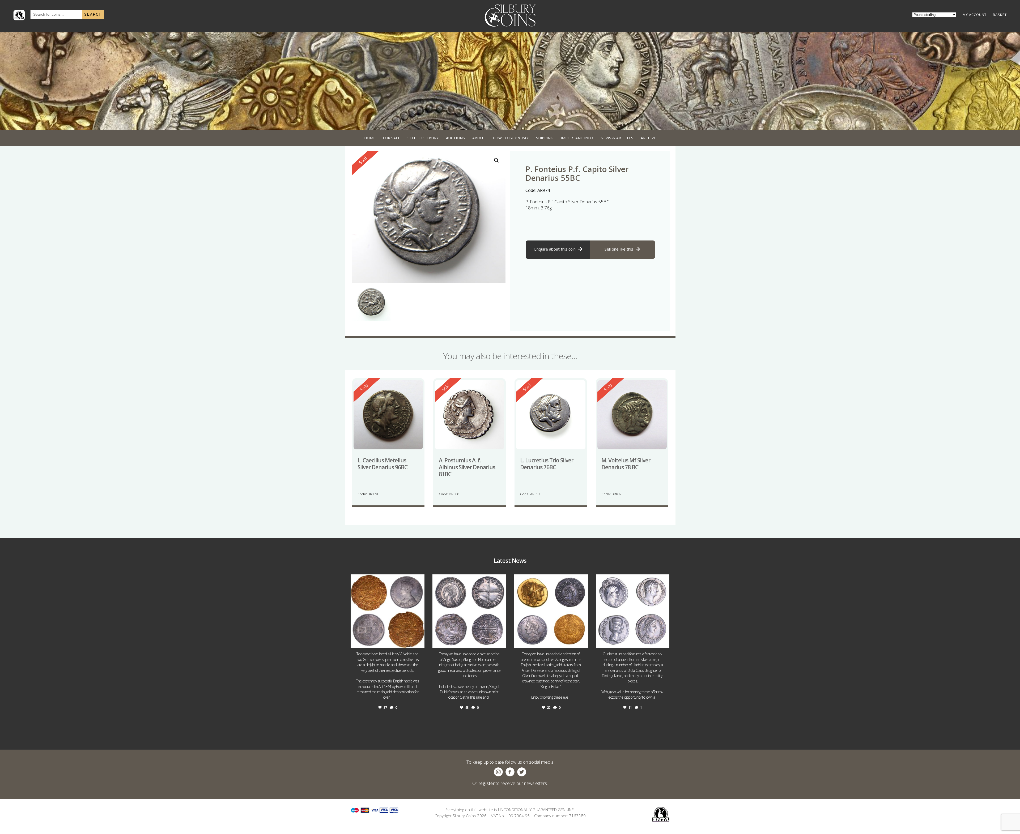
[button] (496, 160)
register (486, 783)
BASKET (1000, 14)
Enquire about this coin (555, 249)
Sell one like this (619, 249)
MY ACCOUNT (975, 14)
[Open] (387, 611)
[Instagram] (419, 641)
